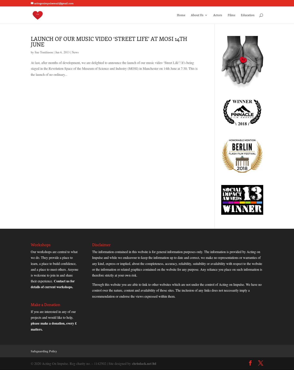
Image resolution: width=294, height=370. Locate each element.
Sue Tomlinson (44, 52)
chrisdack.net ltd (144, 363)
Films (231, 15)
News (75, 52)
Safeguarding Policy (44, 351)
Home (181, 15)
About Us (197, 15)
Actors (217, 15)
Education (248, 15)
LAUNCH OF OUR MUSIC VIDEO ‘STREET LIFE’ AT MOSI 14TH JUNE (109, 41)
